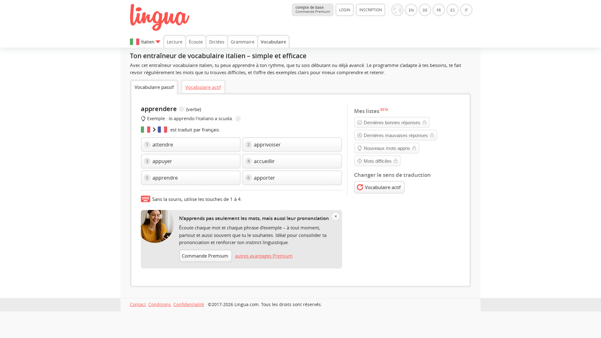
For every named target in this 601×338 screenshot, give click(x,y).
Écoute (196, 42)
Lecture (174, 42)
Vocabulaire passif (154, 87)
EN (411, 10)
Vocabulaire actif (203, 87)
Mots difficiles (378, 161)
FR (439, 10)
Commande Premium (205, 256)
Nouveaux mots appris (387, 148)
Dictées (216, 42)
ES (452, 10)
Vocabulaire (273, 42)
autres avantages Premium (264, 256)
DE (425, 10)
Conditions (159, 304)
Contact (138, 304)
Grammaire (242, 42)
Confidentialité (188, 304)
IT (466, 10)
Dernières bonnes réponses (392, 122)
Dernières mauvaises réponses (396, 135)
